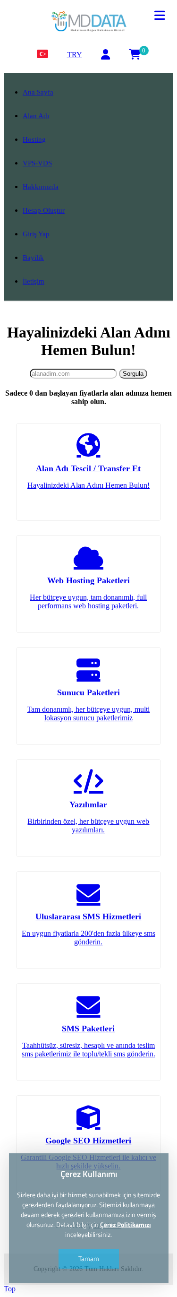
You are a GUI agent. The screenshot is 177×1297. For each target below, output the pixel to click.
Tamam (88, 1258)
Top (10, 1289)
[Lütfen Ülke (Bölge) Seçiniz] (42, 54)
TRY (74, 55)
